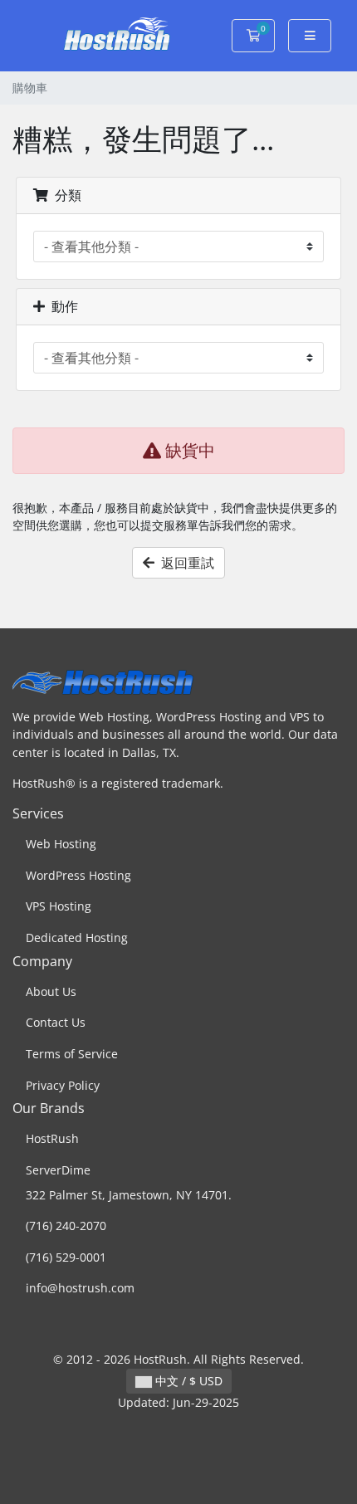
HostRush (52, 1138)
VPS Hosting (58, 906)
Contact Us (56, 1022)
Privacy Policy (63, 1085)
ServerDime (58, 1170)
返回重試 (184, 563)
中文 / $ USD (187, 1381)
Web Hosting (61, 844)
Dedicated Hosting (77, 937)
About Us (51, 991)
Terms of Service (72, 1054)
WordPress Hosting (78, 875)
